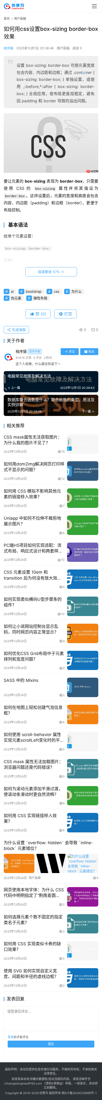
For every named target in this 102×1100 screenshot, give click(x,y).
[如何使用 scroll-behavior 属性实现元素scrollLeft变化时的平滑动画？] (82, 741)
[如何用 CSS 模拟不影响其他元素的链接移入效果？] (82, 498)
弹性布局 (40, 298)
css (56, 291)
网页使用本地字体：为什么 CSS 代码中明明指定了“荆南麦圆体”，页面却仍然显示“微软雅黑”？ (34, 892)
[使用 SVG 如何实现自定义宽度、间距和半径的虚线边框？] (82, 978)
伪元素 (16, 298)
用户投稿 (63, 48)
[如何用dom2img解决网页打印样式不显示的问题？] (82, 471)
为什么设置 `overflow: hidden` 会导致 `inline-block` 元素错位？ (48, 845)
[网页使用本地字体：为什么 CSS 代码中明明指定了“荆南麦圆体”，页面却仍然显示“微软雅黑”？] (82, 897)
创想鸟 (43, 1093)
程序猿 (8, 48)
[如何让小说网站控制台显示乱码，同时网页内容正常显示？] (82, 633)
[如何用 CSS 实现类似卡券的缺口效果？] (82, 951)
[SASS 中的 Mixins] (82, 687)
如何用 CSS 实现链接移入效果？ (30, 818)
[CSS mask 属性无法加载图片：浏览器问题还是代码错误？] (82, 768)
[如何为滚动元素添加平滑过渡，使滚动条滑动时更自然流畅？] (82, 796)
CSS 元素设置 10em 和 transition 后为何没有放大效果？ (30, 575)
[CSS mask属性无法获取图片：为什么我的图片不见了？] (82, 444)
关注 (72, 351)
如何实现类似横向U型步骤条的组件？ (33, 602)
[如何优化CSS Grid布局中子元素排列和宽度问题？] (82, 660)
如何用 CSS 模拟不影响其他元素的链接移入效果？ (32, 494)
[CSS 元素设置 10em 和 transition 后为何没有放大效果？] (82, 579)
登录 (11, 1037)
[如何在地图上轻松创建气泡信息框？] (82, 714)
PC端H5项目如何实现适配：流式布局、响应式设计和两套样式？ (32, 548)
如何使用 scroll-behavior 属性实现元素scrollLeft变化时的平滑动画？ (34, 737)
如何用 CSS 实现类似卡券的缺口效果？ (32, 946)
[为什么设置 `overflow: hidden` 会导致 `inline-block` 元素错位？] (51, 863)
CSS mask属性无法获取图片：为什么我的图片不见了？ (33, 440)
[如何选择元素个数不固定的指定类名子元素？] (82, 924)
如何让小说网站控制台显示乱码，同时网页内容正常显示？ (31, 629)
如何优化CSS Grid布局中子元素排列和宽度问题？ (34, 656)
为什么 (76, 291)
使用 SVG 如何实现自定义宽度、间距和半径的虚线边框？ (31, 973)
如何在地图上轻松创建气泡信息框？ (33, 710)
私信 (91, 351)
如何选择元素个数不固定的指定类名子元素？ (33, 919)
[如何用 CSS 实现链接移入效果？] (82, 822)
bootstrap (34, 291)
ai (84, 72)
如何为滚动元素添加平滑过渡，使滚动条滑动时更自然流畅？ (33, 791)
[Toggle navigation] (94, 6)
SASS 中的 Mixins (21, 680)
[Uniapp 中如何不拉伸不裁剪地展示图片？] (82, 525)
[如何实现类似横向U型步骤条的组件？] (82, 606)
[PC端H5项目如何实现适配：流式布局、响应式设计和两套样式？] (82, 552)
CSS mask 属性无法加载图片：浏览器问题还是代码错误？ (33, 764)
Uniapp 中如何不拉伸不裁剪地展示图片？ (32, 521)
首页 (7, 18)
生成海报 (18, 329)
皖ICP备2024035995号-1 (79, 1093)
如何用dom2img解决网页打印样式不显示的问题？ (34, 467)
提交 (51, 1044)
